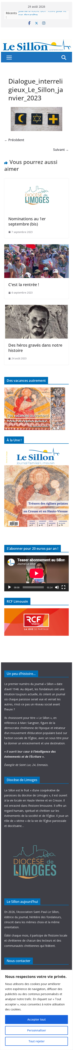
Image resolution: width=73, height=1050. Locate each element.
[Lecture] (10, 587)
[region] (36, 1010)
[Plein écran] (63, 587)
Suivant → (61, 149)
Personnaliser (36, 1030)
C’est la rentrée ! (23, 284)
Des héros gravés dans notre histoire (35, 347)
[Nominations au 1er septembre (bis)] (36, 181)
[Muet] (57, 587)
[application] (36, 573)
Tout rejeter (37, 1041)
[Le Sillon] (36, 42)
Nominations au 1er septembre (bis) (27, 221)
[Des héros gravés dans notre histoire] (36, 307)
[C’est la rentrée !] (36, 247)
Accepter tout (36, 1019)
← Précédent (14, 140)
